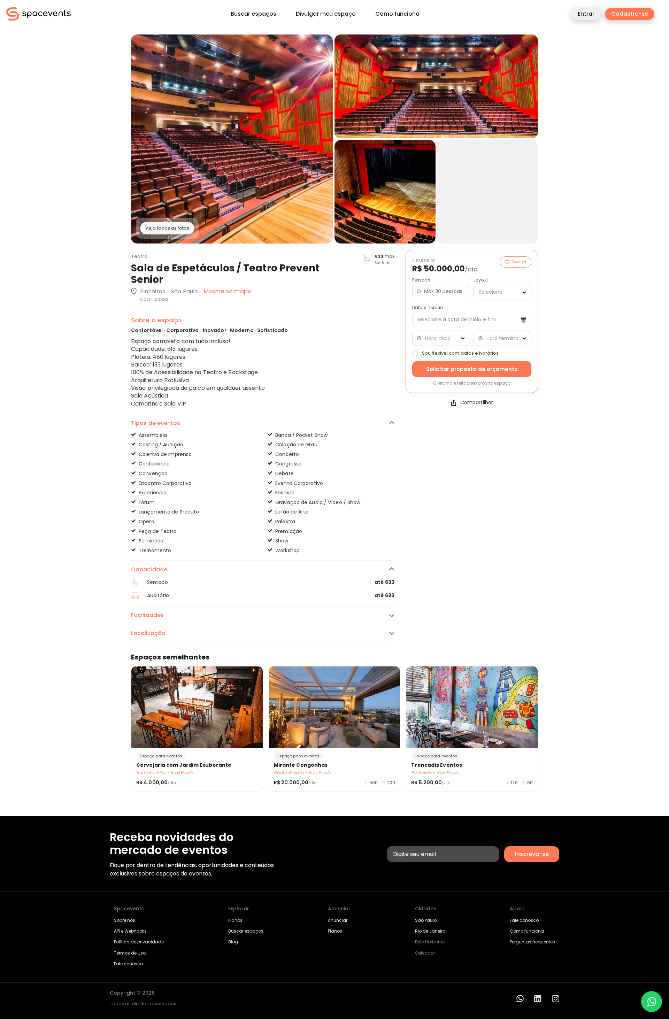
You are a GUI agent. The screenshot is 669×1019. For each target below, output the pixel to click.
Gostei (519, 261)
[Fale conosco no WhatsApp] (651, 1001)
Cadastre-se (629, 14)
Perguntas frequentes (532, 942)
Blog (233, 942)
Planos (235, 920)
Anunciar (337, 920)
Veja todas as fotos (167, 228)
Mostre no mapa (227, 291)
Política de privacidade (139, 942)
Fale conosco (128, 964)
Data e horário (427, 307)
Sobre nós (124, 920)
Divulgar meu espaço (326, 14)
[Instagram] (555, 998)
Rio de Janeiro (430, 931)
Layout (481, 280)
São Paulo (426, 920)
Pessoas (421, 280)
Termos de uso (130, 953)
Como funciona (397, 14)
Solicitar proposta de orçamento (472, 369)
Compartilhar (476, 402)
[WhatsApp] (520, 998)
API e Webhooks (130, 931)
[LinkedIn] (537, 998)
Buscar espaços (253, 14)
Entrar (586, 14)
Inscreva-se (532, 854)
